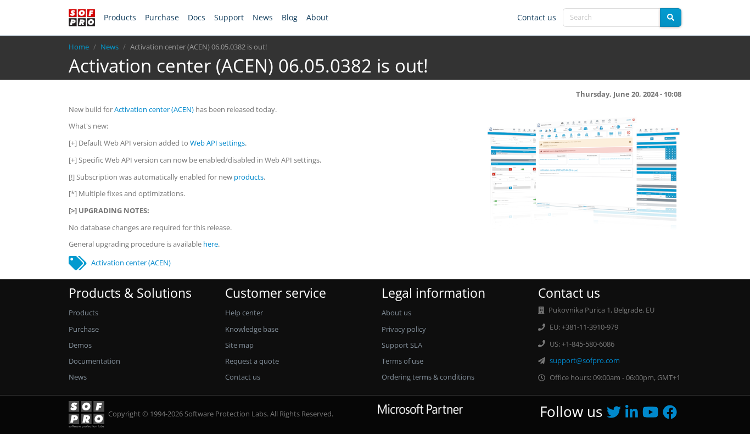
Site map (239, 345)
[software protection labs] (82, 17)
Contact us (536, 17)
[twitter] (616, 415)
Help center (244, 313)
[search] (670, 17)
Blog (290, 17)
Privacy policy (404, 329)
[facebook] (672, 415)
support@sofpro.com (585, 360)
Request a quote (252, 361)
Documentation (94, 361)
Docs (196, 17)
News (263, 17)
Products (120, 17)
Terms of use (402, 361)
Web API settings (217, 143)
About (317, 17)
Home (79, 47)
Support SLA (402, 345)
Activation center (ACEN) (154, 109)
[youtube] (652, 415)
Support (229, 17)
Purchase (162, 17)
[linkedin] (633, 415)
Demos (80, 345)
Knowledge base (251, 329)
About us (396, 313)
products (249, 177)
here (210, 244)
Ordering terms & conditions (428, 377)
